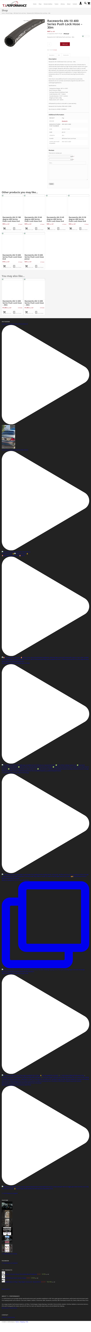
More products (6, 1289)
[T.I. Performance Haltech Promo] (7, 1235)
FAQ (27, 1322)
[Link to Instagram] (2, 1325)
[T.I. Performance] (15, 4)
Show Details (18, 229)
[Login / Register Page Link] (80, 4)
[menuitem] (35, 4)
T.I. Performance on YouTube (9, 1254)
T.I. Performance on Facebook (10, 1263)
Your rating (27, 20)
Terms (17, 1322)
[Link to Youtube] (2, 1327)
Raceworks (64, 121)
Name (72, 156)
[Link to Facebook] (2, 1324)
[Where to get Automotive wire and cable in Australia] (7, 1252)
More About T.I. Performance (9, 1308)
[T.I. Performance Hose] (7, 1217)
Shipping (22, 1322)
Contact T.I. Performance (8, 1317)
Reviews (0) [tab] (65, 55)
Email (72, 159)
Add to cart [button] (8, 229)
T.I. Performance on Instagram (10, 1193)
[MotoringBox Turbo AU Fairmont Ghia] (7, 1209)
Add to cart (65, 44)
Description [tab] (51, 55)
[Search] (85, 4)
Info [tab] (59, 55)
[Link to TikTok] (2, 1329)
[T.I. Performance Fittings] (7, 1226)
